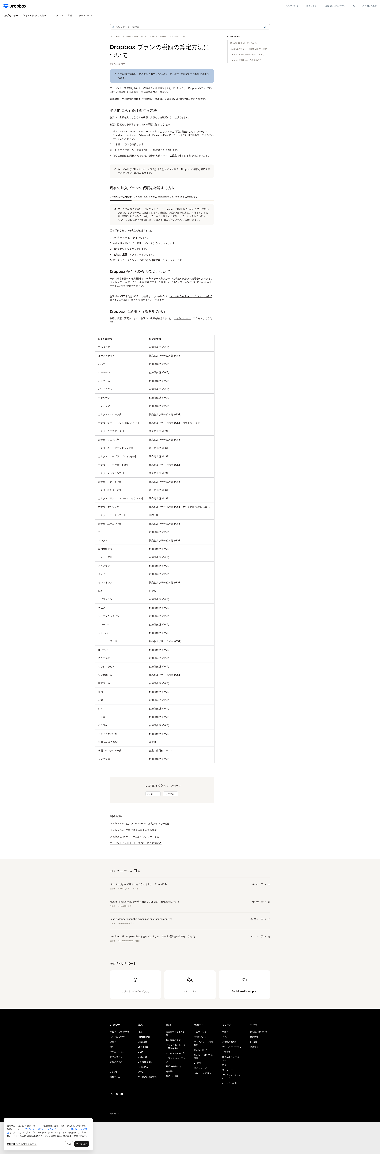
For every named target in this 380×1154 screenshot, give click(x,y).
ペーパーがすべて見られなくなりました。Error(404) (138, 884)
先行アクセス (116, 1061)
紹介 (224, 1065)
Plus (140, 1032)
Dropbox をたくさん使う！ (35, 15)
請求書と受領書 (163, 98)
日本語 (113, 1113)
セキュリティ (116, 1057)
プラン (141, 1071)
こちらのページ (197, 131)
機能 (112, 1046)
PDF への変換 (172, 1076)
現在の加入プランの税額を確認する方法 (248, 49)
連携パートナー (117, 1042)
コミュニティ (312, 6)
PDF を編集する (173, 1066)
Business (142, 1042)
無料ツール (115, 1076)
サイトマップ (200, 1068)
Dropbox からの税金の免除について (247, 54)
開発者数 (226, 1052)
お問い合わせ (200, 1037)
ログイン (135, 237)
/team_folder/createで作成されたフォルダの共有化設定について (145, 901)
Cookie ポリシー (202, 1050)
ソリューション (117, 1052)
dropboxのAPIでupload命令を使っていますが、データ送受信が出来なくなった (152, 936)
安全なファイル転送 (175, 1053)
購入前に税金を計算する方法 (243, 43)
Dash (140, 1052)
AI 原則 (197, 1063)
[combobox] (190, 27)
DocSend (142, 1057)
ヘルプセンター (293, 6)
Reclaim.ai (143, 1067)
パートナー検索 (229, 1083)
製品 (70, 15)
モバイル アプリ (117, 1037)
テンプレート (116, 1071)
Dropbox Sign (145, 1061)
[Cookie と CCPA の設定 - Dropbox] (48, 1134)
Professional (144, 1037)
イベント (226, 1037)
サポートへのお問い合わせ (364, 6)
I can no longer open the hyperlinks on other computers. (141, 918)
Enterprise (143, 1046)
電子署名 (170, 1071)
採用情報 (254, 1037)
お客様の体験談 (229, 1042)
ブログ (225, 1032)
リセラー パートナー (231, 1070)
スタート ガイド (84, 15)
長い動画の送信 (173, 1040)
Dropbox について (258, 1032)
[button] (113, 27)
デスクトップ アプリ (119, 1032)
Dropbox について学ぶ (335, 6)
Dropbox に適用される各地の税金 (246, 60)
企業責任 (254, 1046)
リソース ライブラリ (231, 1046)
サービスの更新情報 (147, 1076)
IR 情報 (253, 1042)
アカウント (58, 15)
